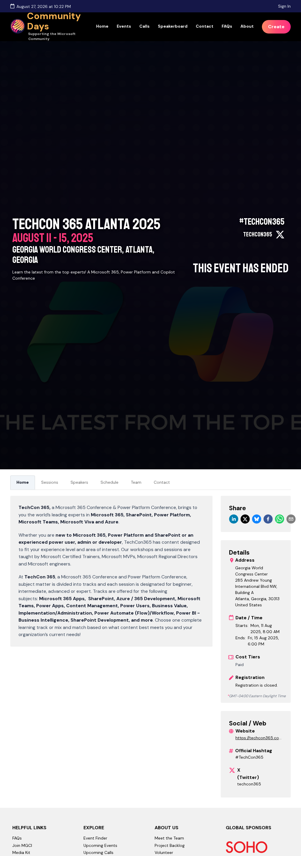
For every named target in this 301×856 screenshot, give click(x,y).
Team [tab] (136, 482)
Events (124, 26)
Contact (204, 26)
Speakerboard (173, 26)
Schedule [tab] (109, 482)
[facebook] (268, 519)
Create (276, 27)
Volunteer (164, 852)
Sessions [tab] (49, 482)
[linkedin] (233, 519)
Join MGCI (22, 845)
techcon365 (249, 784)
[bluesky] (256, 519)
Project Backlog (170, 845)
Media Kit (21, 852)
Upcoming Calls (98, 852)
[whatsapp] (279, 519)
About (247, 26)
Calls (144, 26)
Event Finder (95, 838)
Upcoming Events (100, 845)
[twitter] (245, 519)
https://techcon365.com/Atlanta (257, 738)
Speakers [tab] (79, 482)
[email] (291, 519)
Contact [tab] (162, 482)
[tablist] (150, 482)
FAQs (227, 26)
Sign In (284, 6)
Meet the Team (169, 838)
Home (102, 26)
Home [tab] (22, 482)
